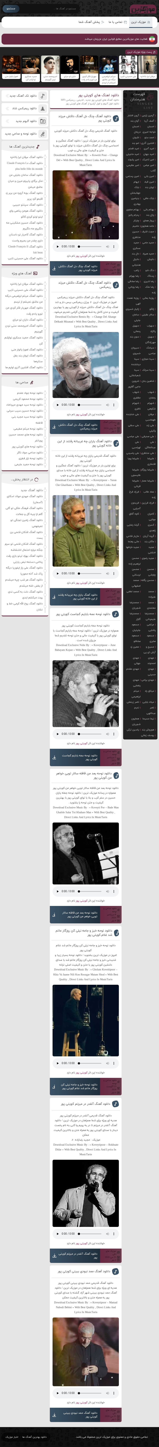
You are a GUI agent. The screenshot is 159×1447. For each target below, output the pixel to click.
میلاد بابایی (148, 702)
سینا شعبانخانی (135, 372)
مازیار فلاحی (132, 536)
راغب (136, 270)
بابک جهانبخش (135, 190)
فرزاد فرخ (134, 492)
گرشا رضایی (133, 525)
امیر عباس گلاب (149, 168)
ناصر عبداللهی (151, 710)
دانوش (150, 259)
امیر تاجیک (148, 159)
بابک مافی (148, 198)
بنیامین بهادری (136, 201)
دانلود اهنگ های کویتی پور (98, 95)
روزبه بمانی (148, 298)
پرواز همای (148, 220)
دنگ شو (149, 270)
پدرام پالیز (133, 215)
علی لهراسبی (136, 444)
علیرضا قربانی (136, 483)
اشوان (136, 137)
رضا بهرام (134, 276)
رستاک (150, 276)
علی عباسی (133, 436)
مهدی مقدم (132, 669)
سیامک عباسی (151, 350)
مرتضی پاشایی (151, 627)
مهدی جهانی (137, 660)
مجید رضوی (148, 558)
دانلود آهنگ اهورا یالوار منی (27, 350)
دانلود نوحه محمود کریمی (28, 399)
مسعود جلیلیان (136, 627)
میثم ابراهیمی (136, 693)
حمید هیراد (148, 254)
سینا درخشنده (136, 361)
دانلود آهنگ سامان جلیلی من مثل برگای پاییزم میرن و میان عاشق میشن (25, 181)
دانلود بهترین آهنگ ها (34, 1437)
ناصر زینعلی (133, 702)
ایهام (136, 182)
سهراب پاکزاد (151, 328)
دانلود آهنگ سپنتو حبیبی (28, 205)
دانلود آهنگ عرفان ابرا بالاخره (26, 157)
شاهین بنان (148, 381)
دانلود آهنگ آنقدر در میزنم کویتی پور (85, 1104)
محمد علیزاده (152, 594)
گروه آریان (148, 536)
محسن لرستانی (136, 572)
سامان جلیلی (136, 317)
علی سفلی (133, 425)
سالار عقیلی (148, 315)
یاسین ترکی (133, 730)
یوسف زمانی (147, 735)
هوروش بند (148, 730)
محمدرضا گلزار (135, 616)
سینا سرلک (148, 370)
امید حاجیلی (132, 154)
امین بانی (149, 176)
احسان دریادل (136, 129)
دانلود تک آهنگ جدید (23, 96)
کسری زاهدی (152, 527)
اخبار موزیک (11, 1437)
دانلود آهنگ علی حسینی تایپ (25, 258)
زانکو (151, 309)
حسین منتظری (136, 234)
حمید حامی (148, 242)
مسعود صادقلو (136, 638)
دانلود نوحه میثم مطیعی (28, 429)
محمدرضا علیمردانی (150, 616)
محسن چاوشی (151, 572)
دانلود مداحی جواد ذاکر (30, 453)
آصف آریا (149, 121)
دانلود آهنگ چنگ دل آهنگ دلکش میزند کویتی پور (84, 118)
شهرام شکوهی (151, 406)
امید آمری (149, 148)
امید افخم (133, 148)
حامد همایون (147, 226)
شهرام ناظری (136, 406)
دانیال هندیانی (136, 262)
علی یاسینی (132, 453)
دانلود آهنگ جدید (32, 490)
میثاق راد (149, 691)
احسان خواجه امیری (149, 129)
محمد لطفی (132, 591)
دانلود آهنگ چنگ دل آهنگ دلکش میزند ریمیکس (84, 285)
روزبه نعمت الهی (134, 300)
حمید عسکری (137, 245)
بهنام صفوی (132, 209)
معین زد (134, 647)
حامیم (136, 226)
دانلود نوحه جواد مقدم (30, 393)
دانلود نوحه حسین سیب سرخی (25, 411)
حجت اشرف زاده (149, 234)
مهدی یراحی (147, 680)
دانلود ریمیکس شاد (24, 108)
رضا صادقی (133, 281)
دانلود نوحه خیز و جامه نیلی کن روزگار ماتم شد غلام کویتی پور (83, 933)
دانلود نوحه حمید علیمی (29, 464)
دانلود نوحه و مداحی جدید (20, 134)
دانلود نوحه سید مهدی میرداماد (24, 405)
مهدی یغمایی (137, 682)
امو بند (135, 143)
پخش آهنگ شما (89, 22)
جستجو (11, 8)
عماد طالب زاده (149, 494)
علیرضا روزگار (147, 470)
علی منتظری (147, 453)
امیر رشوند (133, 159)
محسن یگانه (147, 580)
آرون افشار (133, 115)
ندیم (136, 707)
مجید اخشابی (152, 550)
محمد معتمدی (151, 605)
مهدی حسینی (152, 671)
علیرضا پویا (133, 458)
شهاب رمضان (152, 395)
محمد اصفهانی (136, 583)
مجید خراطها (132, 547)
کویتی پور (81, 256)
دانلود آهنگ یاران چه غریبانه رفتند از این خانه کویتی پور (84, 443)
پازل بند (150, 215)
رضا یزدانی (133, 287)
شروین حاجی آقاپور (134, 384)
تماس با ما (115, 22)
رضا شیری (149, 281)
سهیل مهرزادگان (150, 339)
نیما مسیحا (148, 718)
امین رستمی (132, 176)
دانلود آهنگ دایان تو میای (28, 320)
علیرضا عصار (148, 481)
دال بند (135, 254)
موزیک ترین (138, 22)
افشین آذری (147, 143)
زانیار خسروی (132, 309)
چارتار (136, 220)
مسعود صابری (151, 638)
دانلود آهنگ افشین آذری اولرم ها (24, 367)
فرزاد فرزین (148, 503)
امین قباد (149, 182)
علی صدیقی (148, 436)
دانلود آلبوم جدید (26, 121)
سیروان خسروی (136, 350)
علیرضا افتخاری (151, 461)
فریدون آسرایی (136, 505)
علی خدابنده (132, 414)
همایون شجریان (136, 721)
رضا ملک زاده (150, 289)
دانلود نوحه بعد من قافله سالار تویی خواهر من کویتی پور (84, 775)
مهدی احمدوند (152, 660)
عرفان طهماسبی (150, 417)
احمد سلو (149, 137)
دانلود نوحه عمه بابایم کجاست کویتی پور (83, 614)
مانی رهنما (133, 541)
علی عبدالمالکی (150, 444)
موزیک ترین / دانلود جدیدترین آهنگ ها (142, 8)
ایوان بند (149, 187)
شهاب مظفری (136, 395)
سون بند (134, 337)
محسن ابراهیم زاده (135, 561)
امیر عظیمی (132, 165)
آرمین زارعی (148, 115)
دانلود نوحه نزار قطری (31, 458)
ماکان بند (149, 541)
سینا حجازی (148, 359)
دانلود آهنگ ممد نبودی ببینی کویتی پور (84, 1271)
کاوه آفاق (134, 514)
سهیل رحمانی (137, 328)
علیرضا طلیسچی (136, 472)
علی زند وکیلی (151, 428)
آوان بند (134, 121)
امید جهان (148, 154)
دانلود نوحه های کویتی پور (27, 447)
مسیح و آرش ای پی (149, 649)
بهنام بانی (148, 209)
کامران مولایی (152, 516)
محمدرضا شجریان (135, 605)
